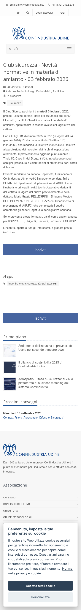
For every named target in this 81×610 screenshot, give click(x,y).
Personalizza (40, 597)
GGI (62, 12)
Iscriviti (40, 249)
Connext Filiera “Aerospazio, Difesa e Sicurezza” (33, 417)
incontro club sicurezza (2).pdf (32, 283)
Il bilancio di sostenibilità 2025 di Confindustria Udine (40, 364)
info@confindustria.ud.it (31, 4)
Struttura (10, 510)
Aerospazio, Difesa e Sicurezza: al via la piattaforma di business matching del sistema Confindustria (45, 383)
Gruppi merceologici (17, 517)
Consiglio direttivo (16, 504)
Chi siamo (9, 497)
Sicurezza (15, 103)
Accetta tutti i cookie (40, 586)
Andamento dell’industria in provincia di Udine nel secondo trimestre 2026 (45, 347)
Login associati (45, 12)
